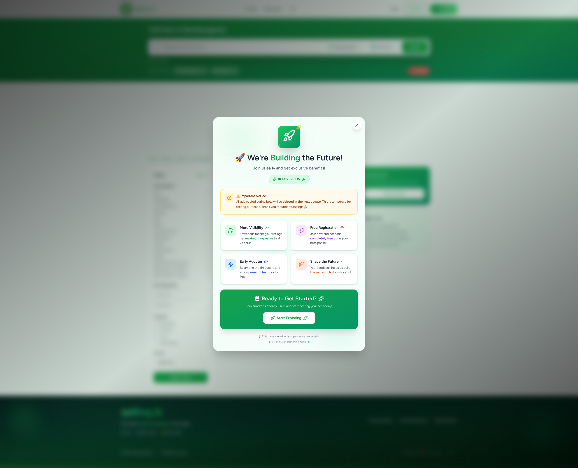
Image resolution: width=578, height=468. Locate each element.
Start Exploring (289, 318)
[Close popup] (356, 125)
